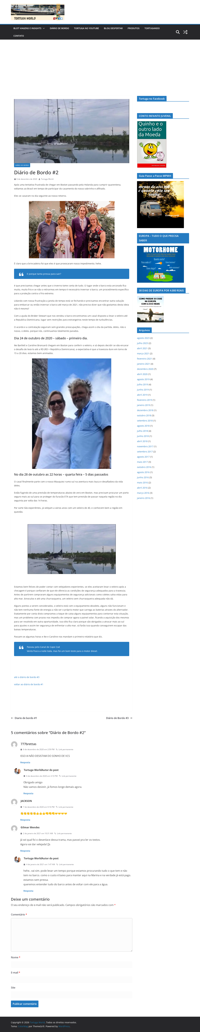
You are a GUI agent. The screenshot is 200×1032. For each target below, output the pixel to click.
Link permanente (66, 749)
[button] (43, 28)
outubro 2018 (144, 415)
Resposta (25, 762)
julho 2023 (142, 343)
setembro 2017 (145, 451)
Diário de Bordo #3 (117, 718)
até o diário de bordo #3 (26, 677)
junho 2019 (143, 389)
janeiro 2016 (143, 498)
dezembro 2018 (145, 410)
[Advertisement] (100, 63)
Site (13, 987)
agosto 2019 (143, 379)
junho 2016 (143, 477)
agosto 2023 (143, 337)
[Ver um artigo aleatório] (185, 32)
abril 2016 (142, 487)
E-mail (15, 972)
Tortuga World (47, 179)
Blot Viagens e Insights (27, 28)
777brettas (28, 744)
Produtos (134, 28)
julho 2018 (142, 430)
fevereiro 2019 (144, 399)
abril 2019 (142, 394)
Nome (15, 957)
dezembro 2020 (145, 368)
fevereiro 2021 (144, 358)
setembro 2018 (145, 420)
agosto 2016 (143, 472)
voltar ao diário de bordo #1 (28, 684)
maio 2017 (142, 461)
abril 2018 (142, 441)
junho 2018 (143, 436)
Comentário (19, 914)
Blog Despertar (113, 28)
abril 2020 (142, 374)
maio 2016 (142, 482)
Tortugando (152, 28)
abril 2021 (142, 348)
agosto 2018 (143, 425)
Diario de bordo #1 (26, 718)
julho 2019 (142, 384)
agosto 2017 (143, 456)
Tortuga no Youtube (86, 28)
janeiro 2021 (143, 363)
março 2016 (143, 492)
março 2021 (143, 353)
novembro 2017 (145, 446)
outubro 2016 (144, 467)
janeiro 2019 (143, 405)
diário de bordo (59, 28)
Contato (18, 35)
